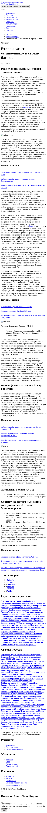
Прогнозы (10, 22)
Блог (8, 28)
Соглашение (11, 781)
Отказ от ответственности (16, 783)
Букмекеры (10, 13)
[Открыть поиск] (2, 9)
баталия (26, 107)
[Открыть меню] (4, 9)
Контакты (10, 776)
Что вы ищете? (7, 804)
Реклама (9, 778)
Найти (4, 811)
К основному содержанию (12, 2)
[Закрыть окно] (2, 802)
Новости (9, 30)
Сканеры (9, 15)
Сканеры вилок (12, 747)
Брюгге (32, 226)
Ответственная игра (14, 785)
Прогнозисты (11, 17)
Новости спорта (12, 37)
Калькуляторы (11, 24)
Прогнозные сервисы (14, 749)
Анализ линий (12, 19)
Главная (9, 34)
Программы (11, 26)
